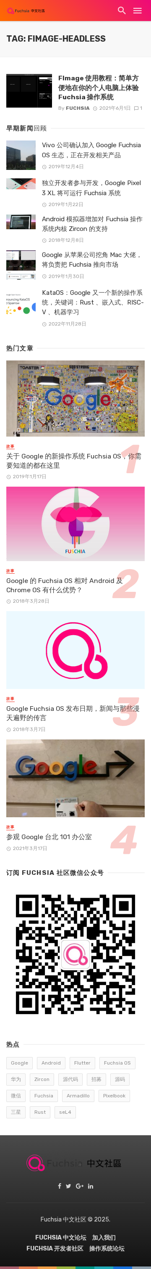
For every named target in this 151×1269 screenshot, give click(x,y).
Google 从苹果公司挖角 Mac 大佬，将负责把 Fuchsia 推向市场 (92, 259)
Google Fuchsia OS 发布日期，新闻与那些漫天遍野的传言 (73, 713)
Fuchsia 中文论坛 (60, 1237)
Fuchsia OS (117, 1063)
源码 (120, 1079)
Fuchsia (78, 108)
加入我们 (104, 1237)
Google (19, 1063)
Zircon (41, 1079)
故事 (10, 446)
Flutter (82, 1063)
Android (51, 1063)
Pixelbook (114, 1096)
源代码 (70, 1079)
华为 (16, 1079)
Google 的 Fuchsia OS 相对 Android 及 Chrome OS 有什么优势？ (64, 585)
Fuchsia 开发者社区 (54, 1248)
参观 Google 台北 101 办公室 (49, 837)
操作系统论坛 (107, 1248)
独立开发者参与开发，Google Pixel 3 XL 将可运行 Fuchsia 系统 (91, 187)
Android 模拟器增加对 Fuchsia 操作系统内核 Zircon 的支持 (92, 224)
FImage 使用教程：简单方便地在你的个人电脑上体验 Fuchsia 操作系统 (98, 87)
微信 (16, 1096)
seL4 (65, 1112)
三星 (16, 1112)
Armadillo (78, 1096)
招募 (96, 1079)
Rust (40, 1112)
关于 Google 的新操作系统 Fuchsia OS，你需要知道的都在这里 (73, 460)
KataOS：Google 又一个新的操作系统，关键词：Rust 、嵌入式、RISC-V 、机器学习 (93, 302)
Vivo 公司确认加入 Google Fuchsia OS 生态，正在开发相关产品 (91, 150)
